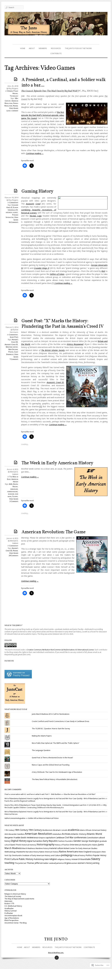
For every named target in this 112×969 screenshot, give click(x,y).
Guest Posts (14, 337)
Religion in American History (15, 894)
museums (11, 494)
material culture (56, 848)
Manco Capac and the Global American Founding (50, 765)
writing (96, 863)
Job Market (83, 845)
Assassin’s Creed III (55, 382)
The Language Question (41, 750)
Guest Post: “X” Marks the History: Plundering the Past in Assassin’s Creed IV (63, 324)
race (46, 859)
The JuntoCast (20, 863)
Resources (56, 48)
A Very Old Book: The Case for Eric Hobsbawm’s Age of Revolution (57, 772)
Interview (74, 844)
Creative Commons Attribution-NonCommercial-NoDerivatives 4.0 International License (60, 650)
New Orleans (13, 349)
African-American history (95, 830)
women (74, 863)
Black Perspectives (11, 920)
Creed (38, 203)
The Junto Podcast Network (78, 48)
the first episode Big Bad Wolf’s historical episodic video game (42, 115)
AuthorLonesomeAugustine (15, 818)
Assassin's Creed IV (11, 344)
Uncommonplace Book (13, 915)
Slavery (15, 496)
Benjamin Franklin (12, 837)
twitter (45, 863)
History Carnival (11, 911)
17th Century (9, 830)
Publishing (39, 859)
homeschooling (12, 491)
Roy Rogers (13, 88)
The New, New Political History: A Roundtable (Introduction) (54, 779)
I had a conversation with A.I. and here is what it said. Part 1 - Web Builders (33, 794)
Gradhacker (9, 908)
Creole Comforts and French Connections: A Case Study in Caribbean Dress (60, 721)
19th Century (35, 829)
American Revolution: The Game (54, 532)
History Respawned (75, 344)
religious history (64, 859)
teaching (9, 862)
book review (27, 837)
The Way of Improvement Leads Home (19, 899)
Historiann (8, 901)
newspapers (96, 852)
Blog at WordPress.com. (56, 952)
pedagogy (67, 855)
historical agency (12, 212)
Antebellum (56, 834)
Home (22, 48)
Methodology (10, 851)
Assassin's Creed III (14, 340)
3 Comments (14, 501)
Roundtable (85, 859)
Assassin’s (30, 203)
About (32, 48)
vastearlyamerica (56, 863)
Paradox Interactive (12, 216)
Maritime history (12, 347)
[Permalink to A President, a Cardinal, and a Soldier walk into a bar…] (16, 79)
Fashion (61, 841)
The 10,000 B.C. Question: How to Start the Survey (51, 728)
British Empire (39, 837)
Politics (89, 855)
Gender (77, 840)
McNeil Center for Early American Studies (80, 848)
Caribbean (60, 837)
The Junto (56, 939)
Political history (79, 855)
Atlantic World (94, 833)
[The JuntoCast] (15, 703)
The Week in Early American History (57, 463)
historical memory (29, 844)
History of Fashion (62, 844)
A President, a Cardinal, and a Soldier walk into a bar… (64, 83)
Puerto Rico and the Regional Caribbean (20, 801)
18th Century (21, 830)
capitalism (50, 837)
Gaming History (37, 191)
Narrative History (32, 852)
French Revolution (11, 104)
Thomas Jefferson (35, 863)
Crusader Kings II (41, 268)
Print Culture (11, 859)
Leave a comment (12, 110)
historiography (45, 844)
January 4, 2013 (12, 538)
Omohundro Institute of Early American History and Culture (36, 855)
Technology (14, 96)
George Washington (90, 841)
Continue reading (35, 153)
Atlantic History (78, 834)
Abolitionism (47, 830)
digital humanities (34, 841)
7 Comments (14, 359)
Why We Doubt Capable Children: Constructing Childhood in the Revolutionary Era (56, 806)
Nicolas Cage (36, 215)
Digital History (15, 485)
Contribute (56, 53)
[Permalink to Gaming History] (16, 190)
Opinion (10, 91)
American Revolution (11, 102)
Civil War (69, 837)
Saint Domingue (12, 353)
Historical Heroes (11, 814)
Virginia (67, 863)
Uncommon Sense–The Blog (15, 923)
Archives (66, 833)
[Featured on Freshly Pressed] (18, 678)
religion (53, 859)
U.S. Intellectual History (13, 906)
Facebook (9, 661)
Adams (82, 830)
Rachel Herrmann (14, 330)
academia (73, 829)
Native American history (48, 852)
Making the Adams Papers (41, 736)
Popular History (99, 855)
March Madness (28, 848)
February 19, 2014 (11, 197)
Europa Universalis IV (13, 208)
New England (85, 851)
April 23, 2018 (13, 86)
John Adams (93, 844)
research (75, 859)
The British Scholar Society (53, 350)
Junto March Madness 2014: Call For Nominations (50, 714)
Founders (69, 841)
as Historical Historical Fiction (43, 818)
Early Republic (50, 840)
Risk (103, 271)
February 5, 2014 (12, 327)
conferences (80, 837)
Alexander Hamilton (16, 834)
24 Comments (13, 555)
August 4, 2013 (12, 469)
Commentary (13, 202)
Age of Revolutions (12, 918)
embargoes (14, 489)
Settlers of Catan (57, 274)
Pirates (10, 352)
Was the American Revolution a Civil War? (79, 794)
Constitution (92, 837)
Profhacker (9, 913)
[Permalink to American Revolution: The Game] (16, 531)
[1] (41, 406)
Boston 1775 (9, 903)
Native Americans (68, 851)
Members (43, 48)
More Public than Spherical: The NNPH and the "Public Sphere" (55, 743)
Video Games (13, 108)
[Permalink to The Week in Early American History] (16, 462)
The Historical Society (13, 896)
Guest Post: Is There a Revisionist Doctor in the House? (52, 757)
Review (15, 105)
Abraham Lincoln (60, 830)
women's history (85, 863)
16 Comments (13, 222)
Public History (15, 92)
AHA (10, 484)
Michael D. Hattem (14, 472)
